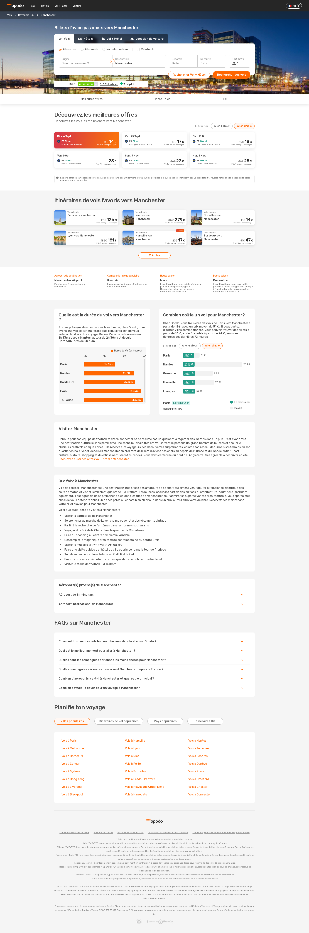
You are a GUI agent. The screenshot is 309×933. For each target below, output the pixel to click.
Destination (122, 59)
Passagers (238, 58)
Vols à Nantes (197, 740)
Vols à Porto (133, 763)
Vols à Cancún (71, 763)
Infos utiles (162, 99)
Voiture (77, 6)
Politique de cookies (103, 832)
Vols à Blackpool (72, 794)
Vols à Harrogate (136, 794)
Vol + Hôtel (61, 6)
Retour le (205, 59)
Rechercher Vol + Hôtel (189, 74)
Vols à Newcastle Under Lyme (144, 786)
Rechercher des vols (231, 74)
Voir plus (154, 255)
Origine (66, 59)
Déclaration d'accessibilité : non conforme (168, 832)
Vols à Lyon (132, 748)
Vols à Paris (69, 740)
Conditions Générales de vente (74, 832)
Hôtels (45, 6)
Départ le (177, 59)
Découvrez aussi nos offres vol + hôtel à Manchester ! (94, 459)
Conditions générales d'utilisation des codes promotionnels (221, 832)
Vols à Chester (197, 786)
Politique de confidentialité (130, 832)
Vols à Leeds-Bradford (140, 779)
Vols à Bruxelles (135, 771)
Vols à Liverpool (72, 786)
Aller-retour (222, 126)
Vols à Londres (198, 756)
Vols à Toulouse (198, 748)
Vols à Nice (132, 756)
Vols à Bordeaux (72, 756)
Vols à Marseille (135, 740)
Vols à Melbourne (73, 748)
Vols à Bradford (198, 779)
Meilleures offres (91, 99)
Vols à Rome (196, 771)
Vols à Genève (197, 763)
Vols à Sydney (71, 771)
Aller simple (244, 126)
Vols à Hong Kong (73, 779)
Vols (33, 6)
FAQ (225, 99)
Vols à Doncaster (199, 794)
